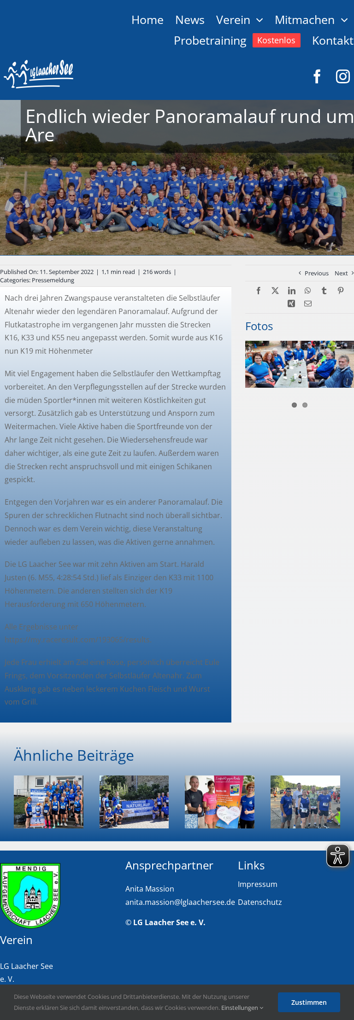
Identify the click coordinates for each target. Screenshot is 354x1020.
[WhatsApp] (308, 290)
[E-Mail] (308, 303)
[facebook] (317, 76)
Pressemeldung (53, 280)
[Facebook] (258, 290)
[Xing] (291, 303)
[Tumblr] (324, 290)
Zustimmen (309, 1002)
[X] (275, 290)
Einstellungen (240, 1007)
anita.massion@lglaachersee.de (180, 902)
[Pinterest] (340, 290)
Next (341, 273)
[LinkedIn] (291, 290)
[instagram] (343, 76)
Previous (317, 273)
